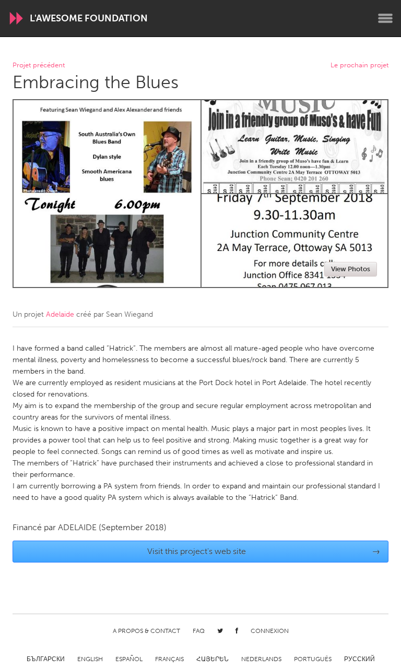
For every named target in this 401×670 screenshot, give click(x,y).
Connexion (270, 631)
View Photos (350, 269)
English (90, 659)
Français (169, 659)
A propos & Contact (146, 631)
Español (129, 659)
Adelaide (60, 314)
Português (313, 659)
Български (46, 659)
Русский (359, 659)
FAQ (199, 631)
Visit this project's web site (264, 551)
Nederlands (261, 659)
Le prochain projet (359, 65)
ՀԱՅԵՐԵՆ (212, 659)
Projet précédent (39, 65)
